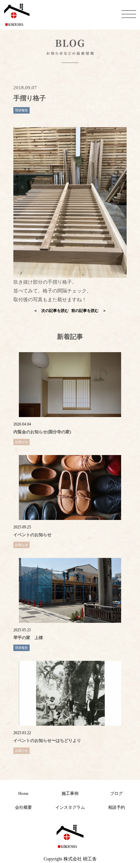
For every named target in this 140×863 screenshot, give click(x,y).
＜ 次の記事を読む (51, 310)
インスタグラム (70, 807)
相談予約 (116, 807)
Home (23, 793)
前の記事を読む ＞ (88, 310)
